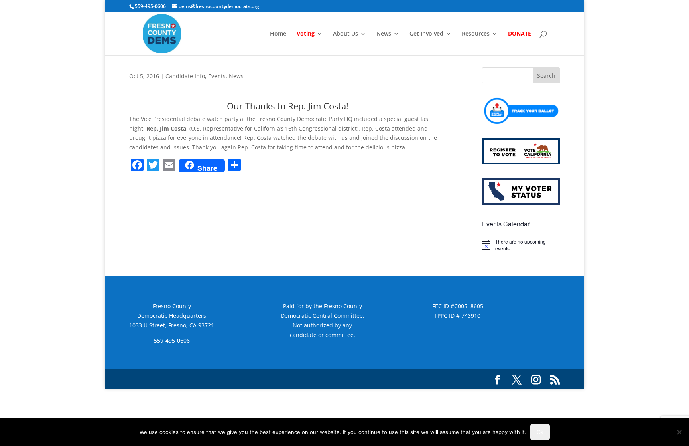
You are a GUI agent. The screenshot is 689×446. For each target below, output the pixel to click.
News (383, 34)
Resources (476, 34)
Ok (540, 432)
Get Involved (426, 34)
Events (217, 76)
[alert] (521, 245)
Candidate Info (185, 76)
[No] (679, 432)
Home (278, 34)
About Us (345, 34)
